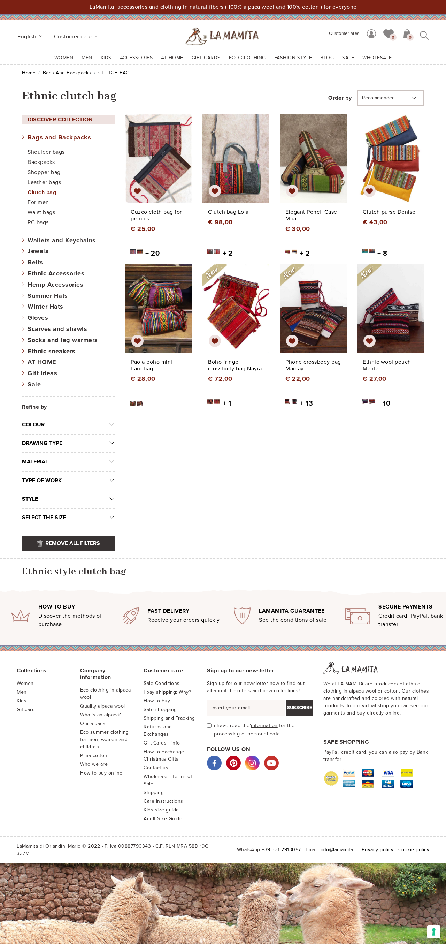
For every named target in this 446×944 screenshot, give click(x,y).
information (264, 725)
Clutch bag (42, 192)
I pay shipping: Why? (167, 692)
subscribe (299, 707)
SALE (348, 58)
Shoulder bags (46, 152)
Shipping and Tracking (169, 718)
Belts (35, 262)
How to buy (157, 701)
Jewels (38, 251)
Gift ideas (42, 373)
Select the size (44, 517)
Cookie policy (414, 850)
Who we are (94, 764)
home (29, 73)
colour (33, 424)
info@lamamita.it (339, 850)
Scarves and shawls (57, 329)
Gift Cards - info (162, 743)
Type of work (42, 480)
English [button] (27, 36)
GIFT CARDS (206, 58)
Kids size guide (161, 810)
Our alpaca (92, 723)
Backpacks (41, 162)
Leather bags (44, 182)
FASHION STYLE (293, 58)
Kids (21, 701)
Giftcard (26, 709)
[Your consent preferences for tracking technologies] (433, 931)
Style (30, 499)
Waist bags (41, 212)
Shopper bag (44, 172)
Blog (327, 58)
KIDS (106, 58)
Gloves (38, 318)
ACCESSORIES (136, 58)
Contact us (156, 768)
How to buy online (101, 773)
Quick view (159, 164)
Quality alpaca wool (102, 706)
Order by (340, 98)
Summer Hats (48, 296)
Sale (34, 384)
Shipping (154, 792)
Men (87, 58)
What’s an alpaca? (100, 715)
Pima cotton (93, 755)
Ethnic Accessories (56, 273)
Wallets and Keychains (62, 240)
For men (38, 202)
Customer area (344, 33)
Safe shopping (160, 709)
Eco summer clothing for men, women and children (104, 739)
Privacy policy (377, 850)
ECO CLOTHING (247, 58)
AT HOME (172, 58)
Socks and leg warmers (63, 340)
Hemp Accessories (55, 284)
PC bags (38, 222)
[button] (388, 33)
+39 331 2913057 (281, 850)
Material (35, 461)
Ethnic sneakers (52, 351)
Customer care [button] (73, 36)
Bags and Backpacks (67, 73)
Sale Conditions (162, 683)
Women (64, 58)
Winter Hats (45, 306)
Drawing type (42, 443)
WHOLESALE (377, 58)
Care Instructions (163, 801)
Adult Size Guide (163, 819)
